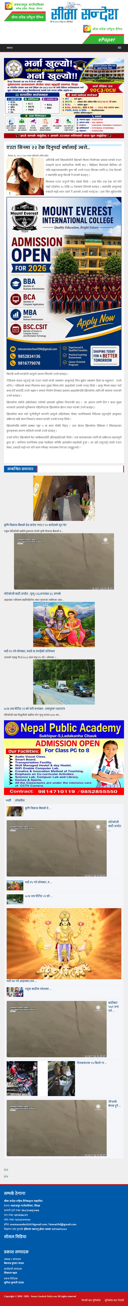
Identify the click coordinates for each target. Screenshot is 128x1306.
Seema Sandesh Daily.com (44, 1296)
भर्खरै (8, 800)
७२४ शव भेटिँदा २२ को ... (38, 896)
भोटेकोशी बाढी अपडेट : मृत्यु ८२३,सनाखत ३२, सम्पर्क (32, 594)
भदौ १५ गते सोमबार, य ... (38, 882)
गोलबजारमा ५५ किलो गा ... (92, 1063)
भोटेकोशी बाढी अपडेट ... (114, 826)
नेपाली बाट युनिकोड (91, 1300)
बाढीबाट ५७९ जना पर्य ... (113, 1006)
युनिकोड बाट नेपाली (114, 1300)
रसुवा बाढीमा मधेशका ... (38, 989)
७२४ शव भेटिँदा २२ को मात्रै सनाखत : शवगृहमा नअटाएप (34, 709)
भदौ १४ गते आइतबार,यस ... (22, 981)
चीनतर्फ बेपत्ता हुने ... (114, 1103)
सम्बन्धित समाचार (20, 469)
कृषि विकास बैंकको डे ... (38, 808)
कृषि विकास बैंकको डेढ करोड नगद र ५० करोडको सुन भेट (35, 525)
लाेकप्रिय (20, 800)
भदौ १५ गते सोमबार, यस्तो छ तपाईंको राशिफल (29, 651)
